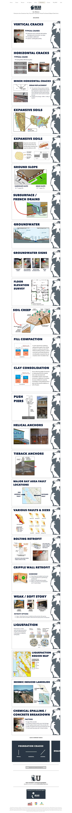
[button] (36, 767)
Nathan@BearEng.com (42, 784)
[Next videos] (58, 751)
